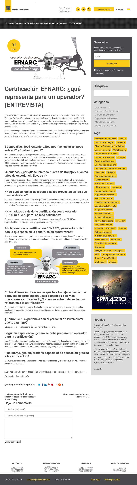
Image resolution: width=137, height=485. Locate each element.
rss (89, 8)
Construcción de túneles (106, 153)
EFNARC (111, 172)
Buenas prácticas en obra (107, 111)
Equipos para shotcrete (106, 118)
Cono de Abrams (102, 149)
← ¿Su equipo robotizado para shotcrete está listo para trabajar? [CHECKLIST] (20, 397)
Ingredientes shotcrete (105, 194)
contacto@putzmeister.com (38, 479)
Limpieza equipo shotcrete (107, 202)
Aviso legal (95, 479)
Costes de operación (104, 157)
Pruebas (122, 228)
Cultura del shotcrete (105, 114)
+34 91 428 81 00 (62, 479)
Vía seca (112, 262)
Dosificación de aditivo (105, 164)
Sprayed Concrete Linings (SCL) (109, 250)
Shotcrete (99, 247)
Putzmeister (20, 6)
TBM (97, 254)
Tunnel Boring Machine (105, 258)
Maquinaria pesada (103, 209)
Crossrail (121, 157)
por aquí (79, 123)
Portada (9, 23)
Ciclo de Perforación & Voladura (109, 146)
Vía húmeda (100, 262)
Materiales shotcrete (104, 121)
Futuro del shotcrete (104, 183)
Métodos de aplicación (105, 125)
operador (120, 220)
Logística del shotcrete (105, 205)
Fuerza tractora (102, 179)
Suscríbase (112, 63)
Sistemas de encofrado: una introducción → (76, 395)
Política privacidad (112, 479)
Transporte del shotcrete (113, 254)
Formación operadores (105, 176)
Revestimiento (101, 239)
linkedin (83, 8)
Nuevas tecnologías (104, 220)
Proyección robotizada (105, 228)
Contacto (120, 9)
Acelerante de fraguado (105, 138)
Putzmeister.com (105, 9)
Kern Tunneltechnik (104, 198)
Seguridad (116, 239)
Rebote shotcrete (103, 232)
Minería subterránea (104, 217)
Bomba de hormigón (104, 142)
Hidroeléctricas (102, 187)
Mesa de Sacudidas (104, 213)
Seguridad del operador (105, 243)
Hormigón (116, 187)
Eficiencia (99, 172)
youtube (78, 8)
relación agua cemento (105, 235)
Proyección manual (103, 224)
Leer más (98, 369)
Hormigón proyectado (105, 191)
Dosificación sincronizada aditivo (110, 168)
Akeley (122, 138)
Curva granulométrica (105, 161)
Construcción (119, 149)
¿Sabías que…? (102, 107)
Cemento (121, 142)
